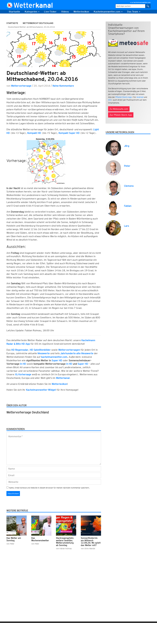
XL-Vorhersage (23, 374)
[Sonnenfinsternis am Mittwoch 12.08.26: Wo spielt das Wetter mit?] (91, 525)
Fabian (127, 205)
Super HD (57, 360)
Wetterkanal (63, 377)
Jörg (126, 145)
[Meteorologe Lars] (113, 227)
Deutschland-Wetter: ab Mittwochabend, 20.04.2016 (42, 76)
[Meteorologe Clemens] (113, 187)
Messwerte (44, 353)
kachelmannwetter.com (54, 356)
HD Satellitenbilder (40, 349)
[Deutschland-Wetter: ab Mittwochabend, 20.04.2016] (53, 49)
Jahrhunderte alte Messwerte (76, 353)
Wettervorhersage (21, 85)
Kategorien (31, 11)
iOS (109, 100)
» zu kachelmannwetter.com (140, 2)
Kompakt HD (34, 132)
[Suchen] (148, 6)
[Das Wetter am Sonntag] (16, 525)
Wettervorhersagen (69, 349)
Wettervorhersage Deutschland (27, 412)
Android (139, 97)
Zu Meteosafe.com (119, 109)
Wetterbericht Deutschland (38, 23)
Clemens (129, 185)
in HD (23, 363)
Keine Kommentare (63, 85)
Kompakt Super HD (69, 132)
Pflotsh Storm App (123, 97)
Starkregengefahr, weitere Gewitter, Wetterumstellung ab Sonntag (65, 541)
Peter (127, 165)
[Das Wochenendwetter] (41, 525)
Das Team (133, 11)
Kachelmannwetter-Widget (41, 389)
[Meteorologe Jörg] (113, 147)
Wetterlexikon (59, 383)
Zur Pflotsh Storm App (121, 115)
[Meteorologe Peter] (113, 167)
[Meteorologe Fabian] (113, 207)
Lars (126, 225)
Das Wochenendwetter (40, 539)
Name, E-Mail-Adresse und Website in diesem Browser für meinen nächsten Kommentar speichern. (49, 488)
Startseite (14, 11)
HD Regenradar (19, 349)
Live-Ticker (50, 11)
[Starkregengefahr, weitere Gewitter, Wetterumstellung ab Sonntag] (66, 525)
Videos (65, 11)
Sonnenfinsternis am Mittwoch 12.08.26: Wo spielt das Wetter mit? (91, 541)
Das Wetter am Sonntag (13, 539)
